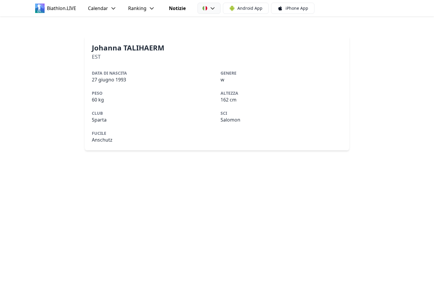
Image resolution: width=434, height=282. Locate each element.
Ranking (137, 8)
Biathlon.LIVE (61, 8)
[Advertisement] (217, 26)
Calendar (98, 8)
